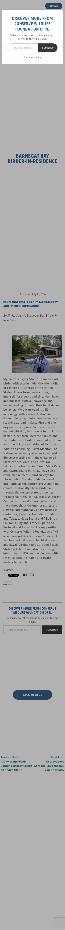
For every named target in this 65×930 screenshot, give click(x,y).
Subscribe (48, 47)
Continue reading (33, 57)
